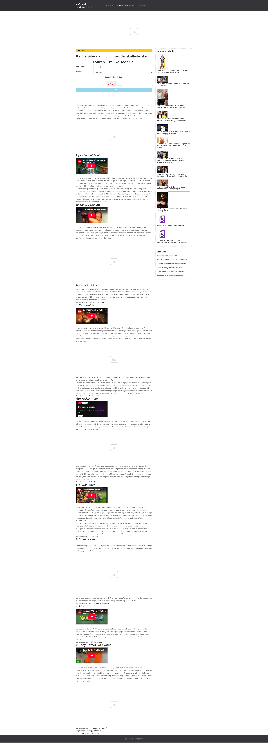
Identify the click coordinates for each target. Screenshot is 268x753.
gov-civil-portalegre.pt (134, 739)
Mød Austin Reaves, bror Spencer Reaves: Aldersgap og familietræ (171, 106)
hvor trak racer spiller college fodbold (172, 259)
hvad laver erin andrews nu (167, 255)
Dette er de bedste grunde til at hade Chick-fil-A (173, 84)
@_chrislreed (95, 731)
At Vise (114, 90)
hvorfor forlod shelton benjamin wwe (171, 264)
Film (116, 5)
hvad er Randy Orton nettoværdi (169, 267)
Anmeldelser (141, 5)
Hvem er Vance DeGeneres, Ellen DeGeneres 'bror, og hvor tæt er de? (172, 175)
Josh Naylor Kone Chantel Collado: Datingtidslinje (172, 210)
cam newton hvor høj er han (87, 285)
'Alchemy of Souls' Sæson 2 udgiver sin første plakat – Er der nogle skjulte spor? (173, 145)
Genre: (79, 72)
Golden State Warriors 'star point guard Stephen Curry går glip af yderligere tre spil (171, 160)
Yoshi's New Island (95, 642)
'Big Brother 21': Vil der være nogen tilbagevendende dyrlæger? (171, 188)
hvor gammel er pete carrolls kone (170, 272)
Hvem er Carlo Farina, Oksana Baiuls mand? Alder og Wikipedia (172, 71)
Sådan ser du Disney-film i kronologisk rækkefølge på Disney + (173, 133)
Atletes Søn (129, 5)
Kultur (121, 5)
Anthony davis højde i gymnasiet (170, 276)
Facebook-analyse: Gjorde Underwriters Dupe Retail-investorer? (172, 241)
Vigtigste (109, 5)
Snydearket (85, 733)
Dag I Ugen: (81, 66)
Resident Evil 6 (94, 396)
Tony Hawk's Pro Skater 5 (98, 728)
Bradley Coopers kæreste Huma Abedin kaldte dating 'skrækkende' (172, 119)
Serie (121, 77)
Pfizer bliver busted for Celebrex (170, 225)
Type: (107, 77)
